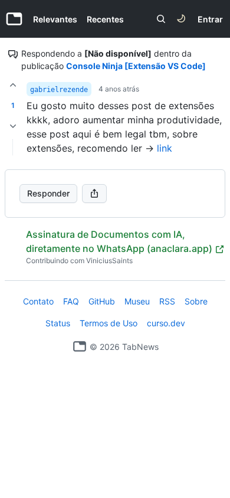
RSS (167, 301)
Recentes (105, 19)
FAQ (71, 301)
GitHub (101, 301)
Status (57, 323)
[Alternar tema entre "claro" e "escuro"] (181, 18)
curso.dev (166, 323)
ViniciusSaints (109, 260)
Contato (38, 301)
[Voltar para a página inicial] (79, 346)
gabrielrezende (59, 90)
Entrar (210, 19)
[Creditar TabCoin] (13, 85)
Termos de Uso (108, 323)
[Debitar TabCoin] (13, 126)
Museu (137, 301)
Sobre (196, 301)
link (164, 148)
